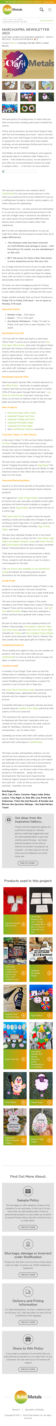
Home (5, 20)
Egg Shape (43, 465)
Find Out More (28, 1227)
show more (48, 2)
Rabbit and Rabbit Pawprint (15, 541)
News (13, 43)
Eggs (40, 526)
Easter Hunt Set (14, 516)
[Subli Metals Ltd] (12, 9)
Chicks (5, 529)
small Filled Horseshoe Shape (20, 689)
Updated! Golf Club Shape (19, 425)
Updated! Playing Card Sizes (21, 416)
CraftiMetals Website (23, 429)
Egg (51, 538)
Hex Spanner (30, 626)
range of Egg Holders (28, 497)
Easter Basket (13, 544)
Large (32, 541)
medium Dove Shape (29, 708)
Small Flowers (46, 541)
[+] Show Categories (46, 21)
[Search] (42, 10)
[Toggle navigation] (50, 9)
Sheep (47, 526)
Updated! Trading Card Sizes (21, 419)
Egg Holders (22, 507)
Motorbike (16, 611)
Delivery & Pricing (34, 1410)
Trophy (17, 633)
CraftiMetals (8, 193)
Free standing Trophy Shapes (40, 633)
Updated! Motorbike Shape (20, 422)
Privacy (16, 1410)
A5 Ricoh (6, 443)
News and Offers (15, 20)
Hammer (41, 626)
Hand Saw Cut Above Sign (39, 629)
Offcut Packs (12, 385)
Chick (39, 538)
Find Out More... (28, 863)
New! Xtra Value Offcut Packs (21, 412)
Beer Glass (12, 629)
